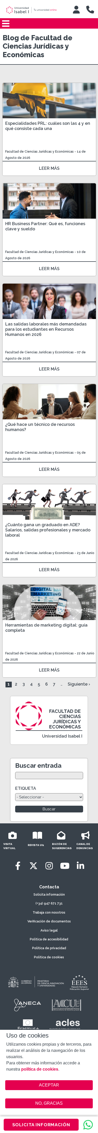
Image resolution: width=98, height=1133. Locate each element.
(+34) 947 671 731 (49, 903)
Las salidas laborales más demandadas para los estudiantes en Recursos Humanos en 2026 (46, 329)
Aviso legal (49, 930)
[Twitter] (33, 866)
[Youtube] (65, 866)
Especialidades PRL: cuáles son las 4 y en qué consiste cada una (47, 126)
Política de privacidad (49, 948)
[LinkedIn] (80, 866)
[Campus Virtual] (76, 10)
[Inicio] (35, 10)
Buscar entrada (38, 765)
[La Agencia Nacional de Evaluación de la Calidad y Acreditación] (27, 1005)
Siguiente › (79, 684)
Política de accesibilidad (49, 939)
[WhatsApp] (88, 1124)
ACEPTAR (49, 1085)
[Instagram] (49, 866)
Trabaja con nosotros (49, 912)
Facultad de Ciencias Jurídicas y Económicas (39, 151)
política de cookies (39, 1069)
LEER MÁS (49, 168)
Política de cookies (49, 957)
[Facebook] (17, 866)
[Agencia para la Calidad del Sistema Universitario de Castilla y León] (66, 1005)
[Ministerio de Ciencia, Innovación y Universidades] (35, 982)
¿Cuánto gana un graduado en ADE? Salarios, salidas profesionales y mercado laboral (47, 530)
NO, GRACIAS (49, 1103)
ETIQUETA (25, 788)
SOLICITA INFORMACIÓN (41, 1124)
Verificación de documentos (49, 921)
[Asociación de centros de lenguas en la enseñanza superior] (65, 1025)
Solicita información (49, 894)
